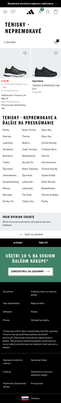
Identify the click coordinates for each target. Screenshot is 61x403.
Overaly (7, 136)
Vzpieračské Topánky (48, 175)
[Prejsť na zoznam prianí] (13, 12)
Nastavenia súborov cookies (12, 362)
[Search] (48, 12)
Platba (34, 312)
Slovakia (35, 398)
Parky (6, 130)
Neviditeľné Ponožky (28, 156)
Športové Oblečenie (27, 175)
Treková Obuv (49, 149)
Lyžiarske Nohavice (27, 188)
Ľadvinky (8, 143)
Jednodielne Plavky (9, 175)
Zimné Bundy (49, 143)
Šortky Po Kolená (8, 201)
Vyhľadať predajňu (40, 320)
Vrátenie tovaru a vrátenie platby (43, 293)
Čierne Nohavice (27, 137)
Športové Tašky (8, 169)
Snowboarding (11, 182)
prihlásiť (18, 243)
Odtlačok (7, 312)
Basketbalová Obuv (49, 188)
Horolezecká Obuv (48, 163)
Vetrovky (7, 195)
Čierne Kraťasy (49, 195)
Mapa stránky (37, 303)
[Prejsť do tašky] (56, 12)
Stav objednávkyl (11, 303)
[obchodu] (30, 13)
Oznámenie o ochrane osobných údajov (41, 373)
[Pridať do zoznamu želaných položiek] (25, 54)
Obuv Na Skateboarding (49, 137)
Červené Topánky (27, 195)
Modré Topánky (27, 143)
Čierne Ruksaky (46, 156)
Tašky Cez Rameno (27, 201)
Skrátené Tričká (8, 150)
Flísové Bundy (49, 169)
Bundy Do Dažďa (27, 163)
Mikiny (6, 188)
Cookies (7, 372)
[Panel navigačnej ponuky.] (5, 12)
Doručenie (8, 292)
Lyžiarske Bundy (27, 182)
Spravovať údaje (39, 360)
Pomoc (6, 320)
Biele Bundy (48, 182)
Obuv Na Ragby (46, 130)
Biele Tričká (29, 130)
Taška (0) (43, 243)
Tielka (6, 162)
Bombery (8, 156)
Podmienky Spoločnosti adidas (14, 385)
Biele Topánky (30, 169)
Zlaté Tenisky (29, 149)
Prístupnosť (37, 383)
